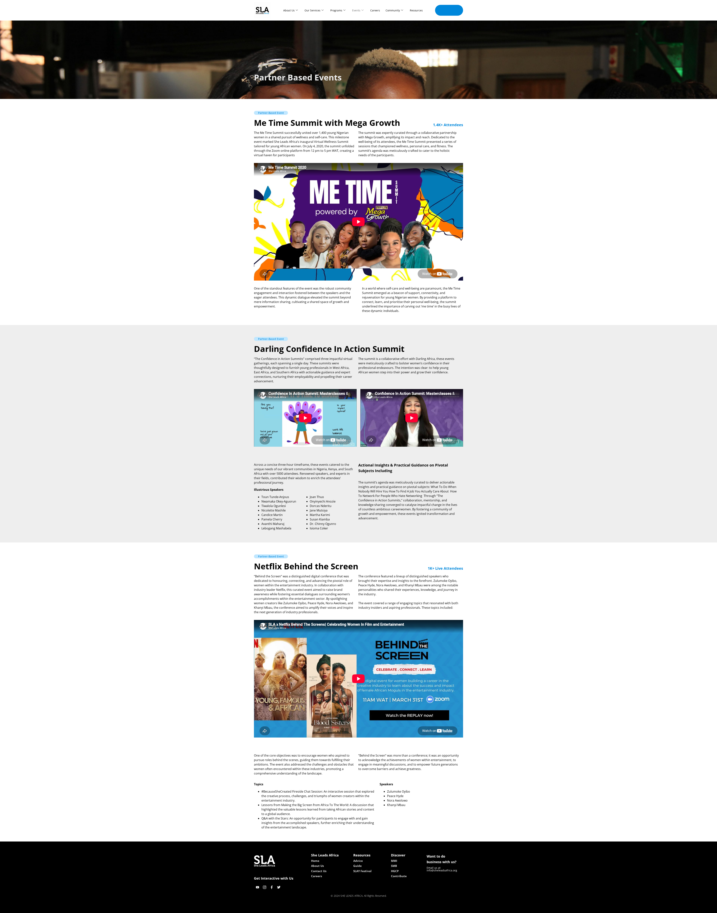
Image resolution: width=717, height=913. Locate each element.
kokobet (333, 909)
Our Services (312, 10)
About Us (289, 10)
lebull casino (348, 909)
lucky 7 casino (368, 909)
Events (356, 10)
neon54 (384, 909)
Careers (375, 10)
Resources (416, 10)
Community (393, 10)
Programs (336, 10)
